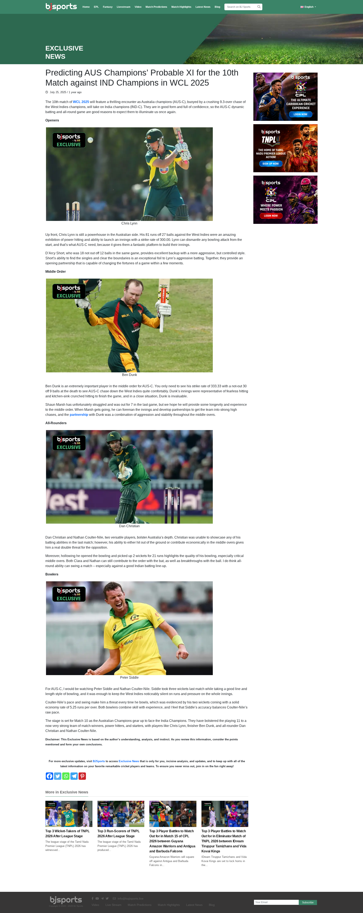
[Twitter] (57, 776)
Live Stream (113, 904)
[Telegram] (74, 776)
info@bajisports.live (130, 898)
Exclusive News (129, 761)
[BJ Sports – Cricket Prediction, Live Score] (61, 7)
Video (138, 6)
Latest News (203, 6)
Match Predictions (156, 6)
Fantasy (108, 6)
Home (86, 6)
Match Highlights (181, 6)
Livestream (123, 6)
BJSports (98, 761)
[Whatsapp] (66, 776)
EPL (96, 6)
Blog (217, 6)
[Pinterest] (82, 776)
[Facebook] (49, 776)
